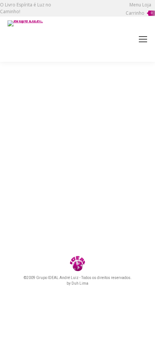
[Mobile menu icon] (142, 39)
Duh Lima (79, 283)
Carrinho (139, 13)
